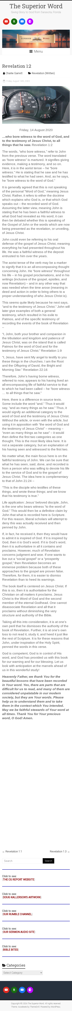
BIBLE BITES (10, 949)
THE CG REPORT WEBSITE (18, 879)
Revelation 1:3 (60, 851)
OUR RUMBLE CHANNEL (17, 914)
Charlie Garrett (14, 73)
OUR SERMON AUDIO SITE (18, 932)
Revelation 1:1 (12, 851)
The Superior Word (36, 6)
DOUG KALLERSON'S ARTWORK (22, 897)
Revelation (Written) (43, 73)
